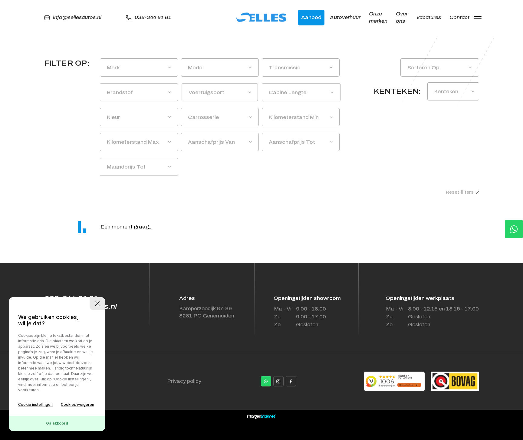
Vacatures (428, 17)
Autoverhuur (345, 17)
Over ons (402, 17)
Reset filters (460, 192)
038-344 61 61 (153, 17)
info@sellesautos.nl (77, 17)
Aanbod (311, 17)
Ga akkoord (57, 423)
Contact (459, 17)
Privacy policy (184, 381)
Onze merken (378, 17)
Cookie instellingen (35, 404)
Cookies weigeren (77, 404)
